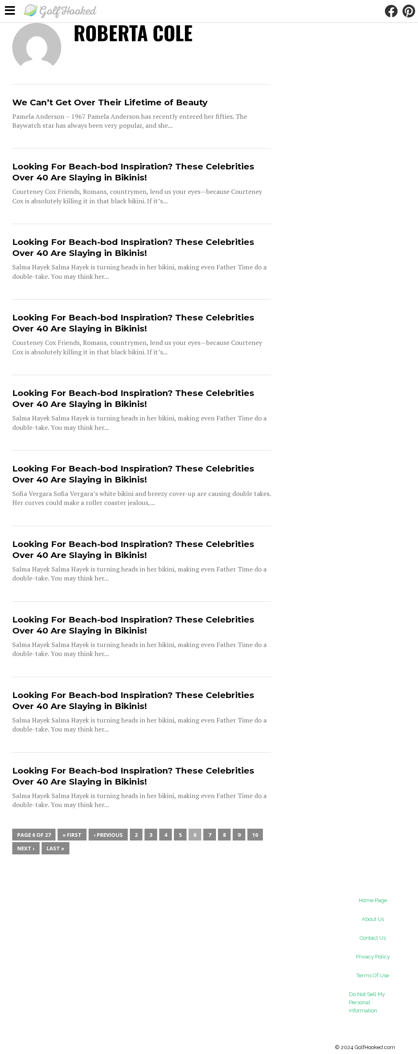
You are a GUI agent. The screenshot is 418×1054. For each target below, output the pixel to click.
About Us (373, 919)
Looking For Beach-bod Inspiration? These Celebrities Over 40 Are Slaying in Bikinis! (133, 171)
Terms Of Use (372, 975)
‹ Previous (108, 834)
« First (72, 834)
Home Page (373, 900)
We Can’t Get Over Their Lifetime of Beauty (109, 102)
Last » (55, 848)
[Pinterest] (408, 11)
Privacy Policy (373, 957)
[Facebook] (391, 11)
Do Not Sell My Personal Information (367, 1002)
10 (255, 834)
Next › (26, 848)
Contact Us (373, 938)
